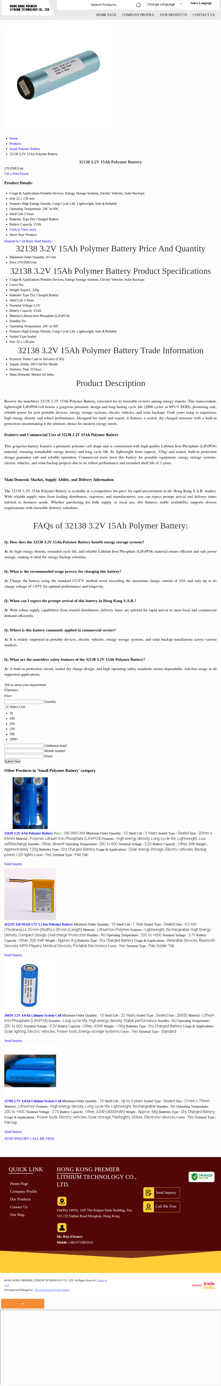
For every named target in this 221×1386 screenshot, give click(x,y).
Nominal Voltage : (135, 844)
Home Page (106, 15)
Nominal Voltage (21, 305)
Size (12, 342)
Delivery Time (19, 369)
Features (15, 331)
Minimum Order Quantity (26, 257)
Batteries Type (19, 295)
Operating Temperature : (91, 844)
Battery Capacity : (174, 844)
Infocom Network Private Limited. (52, 1289)
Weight (14, 290)
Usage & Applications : (89, 1117)
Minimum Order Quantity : (107, 833)
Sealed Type (17, 336)
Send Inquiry (43, 241)
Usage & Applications (24, 279)
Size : (178, 1015)
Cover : (42, 855)
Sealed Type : (173, 833)
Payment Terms (20, 359)
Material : (58, 838)
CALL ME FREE (42, 1138)
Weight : (60, 940)
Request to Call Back (18, 241)
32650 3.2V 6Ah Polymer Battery (28, 833)
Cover (13, 285)
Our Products (173, 15)
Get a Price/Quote (16, 173)
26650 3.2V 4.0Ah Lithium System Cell (32, 1015)
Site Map (17, 1215)
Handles (15, 321)
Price (12, 262)
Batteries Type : (67, 849)
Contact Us (204, 15)
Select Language (201, 3)
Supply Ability (19, 364)
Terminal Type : (70, 855)
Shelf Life (16, 300)
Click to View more (22, 229)
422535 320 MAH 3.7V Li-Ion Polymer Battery (38, 924)
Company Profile (138, 15)
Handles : (46, 844)
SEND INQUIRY (16, 1138)
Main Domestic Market (25, 374)
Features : (103, 1021)
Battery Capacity (20, 310)
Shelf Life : (143, 833)
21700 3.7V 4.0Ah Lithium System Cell (32, 1101)
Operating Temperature (25, 326)
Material (15, 316)
